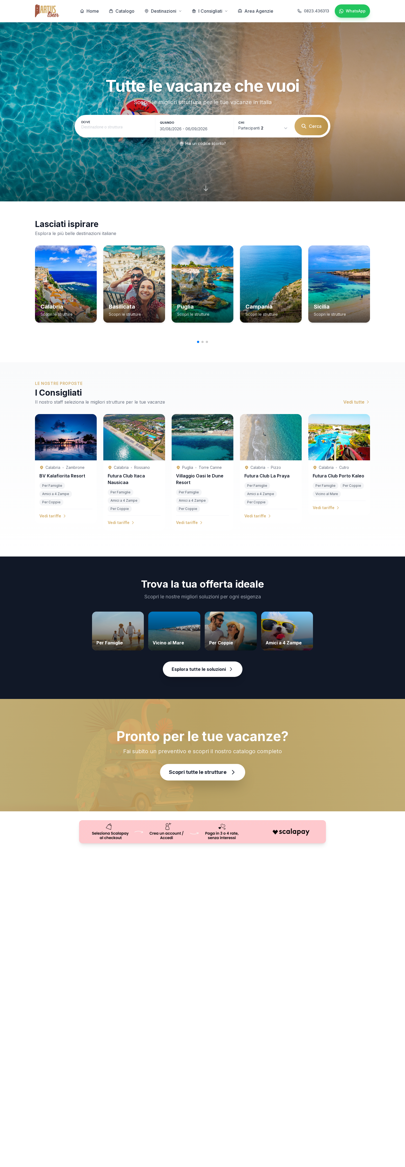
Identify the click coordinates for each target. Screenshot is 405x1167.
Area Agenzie (258, 11)
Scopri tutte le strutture (197, 772)
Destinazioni (163, 11)
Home (93, 11)
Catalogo (124, 11)
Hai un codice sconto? (205, 143)
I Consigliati (210, 11)
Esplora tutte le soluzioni (199, 669)
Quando (167, 123)
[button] (198, 342)
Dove (85, 122)
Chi (241, 123)
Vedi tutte (353, 402)
